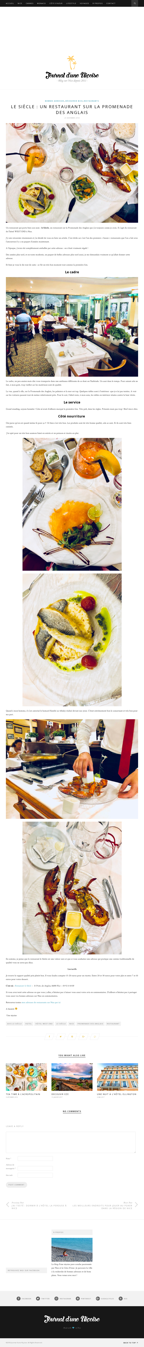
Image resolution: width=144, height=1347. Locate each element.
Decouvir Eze (60, 1094)
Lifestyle (71, 3)
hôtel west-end (44, 1024)
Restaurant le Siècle (22, 985)
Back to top (129, 1343)
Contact (111, 3)
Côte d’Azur (56, 3)
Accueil (10, 3)
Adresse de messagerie (11, 1167)
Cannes (29, 3)
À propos (98, 3)
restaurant (113, 1024)
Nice (20, 3)
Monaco (41, 3)
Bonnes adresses (54, 101)
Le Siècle (61, 1024)
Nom (8, 1158)
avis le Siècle (14, 1024)
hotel (28, 1024)
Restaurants (91, 101)
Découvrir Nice (74, 101)
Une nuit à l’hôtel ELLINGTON (116, 1094)
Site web (9, 1175)
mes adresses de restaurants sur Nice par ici (41, 1002)
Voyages (84, 3)
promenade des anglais (90, 1024)
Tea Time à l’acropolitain (23, 1094)
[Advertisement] (72, 28)
